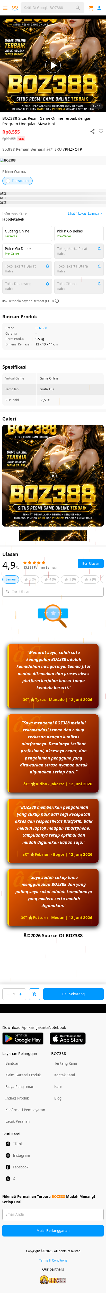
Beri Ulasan (90, 563)
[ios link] (68, 1038)
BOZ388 (41, 328)
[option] (53, 65)
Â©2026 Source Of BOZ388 (53, 935)
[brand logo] (16, 8)
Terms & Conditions (53, 1260)
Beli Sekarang (73, 994)
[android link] (22, 1038)
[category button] (5, 8)
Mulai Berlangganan (53, 1230)
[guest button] (99, 8)
